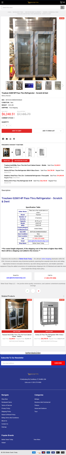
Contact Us (5, 424)
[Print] (10, 138)
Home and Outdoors (41, 408)
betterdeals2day (33, 353)
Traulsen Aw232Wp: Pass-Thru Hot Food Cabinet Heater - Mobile (16, 335)
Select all (7, 160)
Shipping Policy (6, 411)
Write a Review (6, 96)
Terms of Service (7, 405)
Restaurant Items (7, 402)
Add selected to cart (21, 160)
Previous (3, 85)
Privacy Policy (6, 408)
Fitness (37, 405)
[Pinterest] (14, 138)
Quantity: (5, 122)
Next (62, 85)
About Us (4, 421)
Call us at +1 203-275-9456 (33, 382)
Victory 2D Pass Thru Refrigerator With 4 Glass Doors (49, 335)
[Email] (6, 138)
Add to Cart (16, 331)
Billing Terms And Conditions (10, 418)
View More (37, 439)
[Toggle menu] (2, 2)
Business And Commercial (42, 402)
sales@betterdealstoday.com (16, 278)
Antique (37, 399)
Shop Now (5, 399)
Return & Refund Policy (8, 414)
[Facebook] (3, 138)
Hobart (4, 442)
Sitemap (4, 427)
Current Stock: (8, 118)
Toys (36, 411)
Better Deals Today (7, 439)
